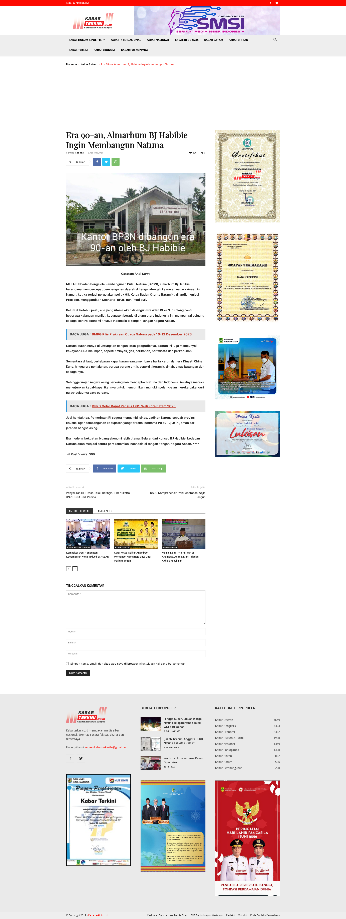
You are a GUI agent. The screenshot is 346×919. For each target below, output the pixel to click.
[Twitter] (277, 3)
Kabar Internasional (126, 40)
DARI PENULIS (104, 511)
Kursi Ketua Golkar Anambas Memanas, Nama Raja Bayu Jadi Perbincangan (132, 556)
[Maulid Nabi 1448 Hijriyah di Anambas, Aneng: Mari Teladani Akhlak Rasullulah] (183, 534)
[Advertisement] (173, 100)
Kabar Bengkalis (187, 40)
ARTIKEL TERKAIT (79, 511)
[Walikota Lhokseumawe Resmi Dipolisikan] (151, 763)
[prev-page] (68, 568)
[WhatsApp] (116, 162)
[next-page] (74, 568)
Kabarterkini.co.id (98, 915)
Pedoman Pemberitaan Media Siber (167, 915)
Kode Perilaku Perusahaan (265, 915)
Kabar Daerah (122, 547)
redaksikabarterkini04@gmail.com (107, 747)
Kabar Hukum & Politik (85, 40)
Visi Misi (242, 915)
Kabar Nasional (158, 40)
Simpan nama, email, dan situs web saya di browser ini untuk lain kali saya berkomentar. (127, 663)
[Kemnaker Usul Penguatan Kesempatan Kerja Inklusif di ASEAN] (88, 534)
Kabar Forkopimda (134, 50)
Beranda (71, 64)
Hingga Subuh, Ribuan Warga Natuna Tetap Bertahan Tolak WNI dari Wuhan (183, 722)
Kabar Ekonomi (105, 50)
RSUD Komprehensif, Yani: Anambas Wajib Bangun (177, 495)
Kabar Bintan (238, 40)
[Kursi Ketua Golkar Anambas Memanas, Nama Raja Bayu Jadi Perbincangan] (136, 534)
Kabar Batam (213, 40)
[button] (275, 40)
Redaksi (79, 152)
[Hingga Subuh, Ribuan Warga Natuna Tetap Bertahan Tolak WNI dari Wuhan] (151, 724)
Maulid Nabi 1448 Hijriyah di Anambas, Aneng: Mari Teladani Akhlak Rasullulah (180, 556)
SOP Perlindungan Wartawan (207, 915)
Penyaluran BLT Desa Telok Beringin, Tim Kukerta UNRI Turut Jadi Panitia (98, 495)
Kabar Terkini (78, 50)
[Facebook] (270, 3)
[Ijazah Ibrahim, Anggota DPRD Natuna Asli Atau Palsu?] (151, 744)
